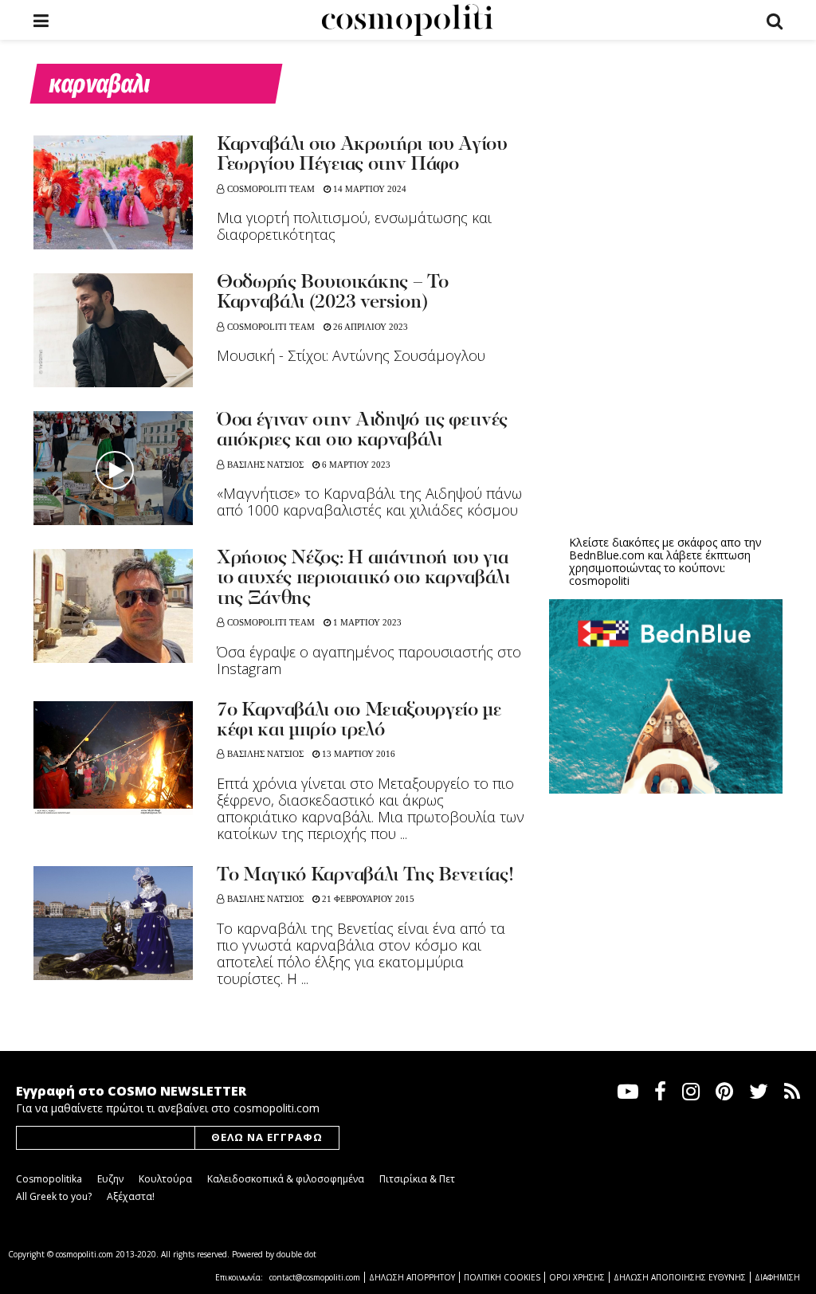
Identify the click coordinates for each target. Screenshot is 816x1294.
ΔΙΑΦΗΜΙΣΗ (777, 1277)
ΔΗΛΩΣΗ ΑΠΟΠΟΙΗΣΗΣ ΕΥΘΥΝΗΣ (680, 1277)
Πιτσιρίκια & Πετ (417, 1179)
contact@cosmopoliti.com (314, 1277)
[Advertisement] (668, 399)
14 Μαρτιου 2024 (368, 189)
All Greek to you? (54, 1196)
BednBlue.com (607, 555)
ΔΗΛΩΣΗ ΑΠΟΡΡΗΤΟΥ (412, 1277)
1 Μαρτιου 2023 (366, 622)
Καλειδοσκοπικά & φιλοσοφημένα (285, 1179)
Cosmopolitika (49, 1179)
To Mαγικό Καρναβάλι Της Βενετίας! (365, 875)
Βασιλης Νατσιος (265, 464)
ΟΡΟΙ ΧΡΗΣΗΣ (577, 1277)
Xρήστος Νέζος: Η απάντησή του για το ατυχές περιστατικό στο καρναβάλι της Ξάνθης (363, 579)
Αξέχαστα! (131, 1196)
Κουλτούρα (165, 1179)
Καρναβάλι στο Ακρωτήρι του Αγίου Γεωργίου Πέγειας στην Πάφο (362, 154)
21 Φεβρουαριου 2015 (367, 899)
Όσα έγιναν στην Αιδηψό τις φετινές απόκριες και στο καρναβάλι (362, 430)
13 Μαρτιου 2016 (357, 754)
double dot (296, 1254)
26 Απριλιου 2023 (369, 326)
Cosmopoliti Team (271, 189)
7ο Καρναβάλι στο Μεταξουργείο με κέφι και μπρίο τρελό (359, 720)
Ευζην (110, 1179)
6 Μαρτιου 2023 (355, 464)
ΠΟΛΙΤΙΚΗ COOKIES (502, 1277)
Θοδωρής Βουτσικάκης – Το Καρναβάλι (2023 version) (332, 292)
